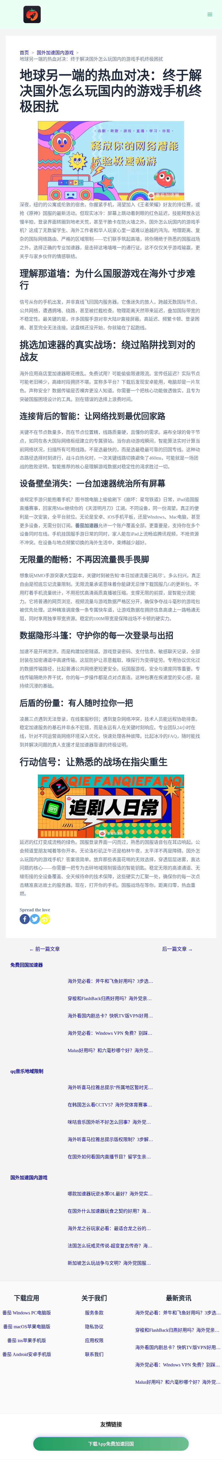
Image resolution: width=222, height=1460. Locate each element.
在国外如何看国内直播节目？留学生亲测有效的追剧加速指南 (111, 1156)
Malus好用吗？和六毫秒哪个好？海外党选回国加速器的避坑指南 (111, 1050)
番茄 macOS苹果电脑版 (26, 1326)
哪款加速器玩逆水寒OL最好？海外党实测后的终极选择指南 (111, 1193)
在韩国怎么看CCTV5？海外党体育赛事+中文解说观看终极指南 (111, 1104)
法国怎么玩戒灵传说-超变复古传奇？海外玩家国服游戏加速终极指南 (111, 1245)
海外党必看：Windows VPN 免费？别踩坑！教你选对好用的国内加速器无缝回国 (111, 1033)
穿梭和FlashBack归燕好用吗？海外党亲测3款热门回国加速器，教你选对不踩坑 (111, 998)
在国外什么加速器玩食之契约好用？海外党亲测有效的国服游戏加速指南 (111, 1211)
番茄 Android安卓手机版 (26, 1354)
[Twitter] (35, 919)
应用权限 (94, 1340)
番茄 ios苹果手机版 (26, 1340)
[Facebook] (25, 919)
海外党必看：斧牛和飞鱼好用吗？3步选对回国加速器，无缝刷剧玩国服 (111, 981)
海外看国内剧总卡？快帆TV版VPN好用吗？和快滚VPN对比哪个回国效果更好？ (111, 1015)
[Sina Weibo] (45, 919)
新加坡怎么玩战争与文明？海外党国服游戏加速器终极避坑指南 (111, 1263)
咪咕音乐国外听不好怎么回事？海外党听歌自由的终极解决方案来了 (111, 1122)
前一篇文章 (44, 949)
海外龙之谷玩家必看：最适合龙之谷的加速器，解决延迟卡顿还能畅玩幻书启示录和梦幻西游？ (111, 1228)
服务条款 (94, 1312)
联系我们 (94, 1354)
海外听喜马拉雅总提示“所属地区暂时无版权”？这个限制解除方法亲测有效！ (111, 1087)
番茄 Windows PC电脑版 (26, 1312)
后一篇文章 (177, 949)
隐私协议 (94, 1326)
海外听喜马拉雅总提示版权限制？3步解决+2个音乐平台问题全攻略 (111, 1139)
